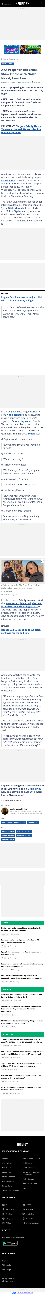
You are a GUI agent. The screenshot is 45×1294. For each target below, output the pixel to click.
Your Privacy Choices (25, 1293)
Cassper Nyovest (21, 421)
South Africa (14, 59)
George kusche (8, 839)
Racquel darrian (24, 835)
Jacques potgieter (24, 831)
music (31, 433)
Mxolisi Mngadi (26, 82)
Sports (4, 1081)
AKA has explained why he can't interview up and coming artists (21, 605)
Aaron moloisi (8, 835)
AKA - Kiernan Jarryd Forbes (13, 822)
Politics (4, 1069)
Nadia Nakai (8, 180)
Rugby (4, 946)
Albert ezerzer (8, 831)
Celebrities (5, 934)
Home (3, 59)
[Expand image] (43, 561)
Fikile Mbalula (16, 208)
